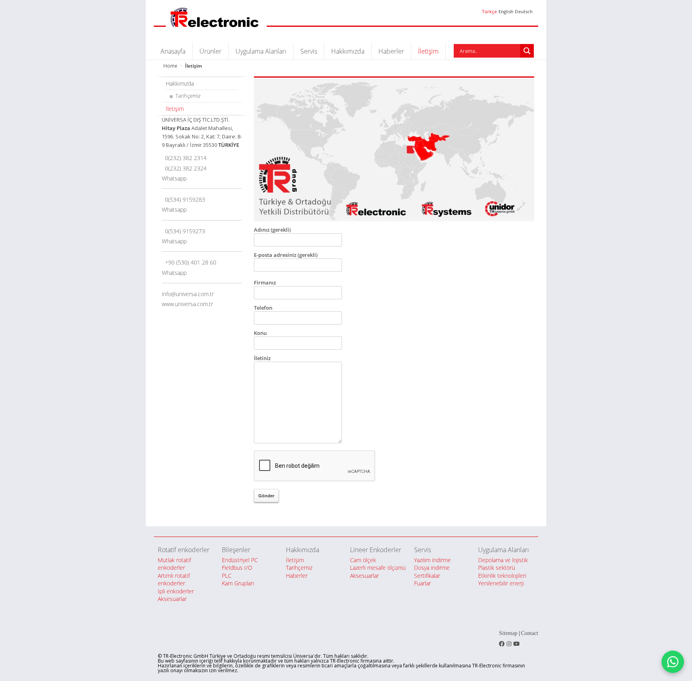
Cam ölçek (363, 560)
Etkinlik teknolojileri (502, 575)
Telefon (263, 307)
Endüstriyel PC (240, 560)
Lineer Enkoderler (375, 549)
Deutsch (524, 11)
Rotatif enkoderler (183, 549)
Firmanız (265, 282)
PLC (226, 575)
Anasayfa (173, 51)
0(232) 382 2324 (184, 168)
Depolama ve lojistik (503, 560)
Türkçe (489, 11)
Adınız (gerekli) (272, 229)
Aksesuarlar (172, 599)
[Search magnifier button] (527, 51)
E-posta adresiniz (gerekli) (286, 254)
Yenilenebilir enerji (501, 583)
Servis (308, 51)
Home (170, 65)
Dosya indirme (432, 567)
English (506, 11)
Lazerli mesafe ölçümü (378, 567)
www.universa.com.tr (187, 304)
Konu (260, 332)
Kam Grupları (238, 583)
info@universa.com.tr (188, 294)
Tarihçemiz (188, 95)
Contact (529, 633)
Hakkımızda (347, 51)
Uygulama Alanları (260, 51)
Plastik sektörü (496, 567)
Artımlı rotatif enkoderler (174, 579)
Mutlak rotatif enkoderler (174, 563)
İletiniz (262, 358)
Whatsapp (174, 178)
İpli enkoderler (176, 591)
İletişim (428, 51)
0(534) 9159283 (183, 199)
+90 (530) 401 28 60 (189, 262)
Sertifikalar (427, 575)
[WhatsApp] (673, 662)
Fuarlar (422, 583)
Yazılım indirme (432, 560)
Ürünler (210, 51)
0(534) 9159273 (183, 231)
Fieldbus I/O (237, 567)
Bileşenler (236, 549)
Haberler (391, 51)
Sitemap (508, 633)
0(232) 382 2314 (184, 158)
